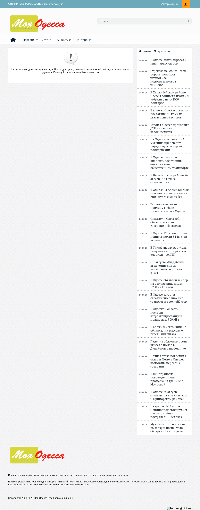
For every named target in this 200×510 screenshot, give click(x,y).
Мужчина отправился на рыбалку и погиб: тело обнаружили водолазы (168, 427)
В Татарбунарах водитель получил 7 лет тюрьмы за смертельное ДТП (168, 251)
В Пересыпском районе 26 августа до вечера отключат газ (169, 178)
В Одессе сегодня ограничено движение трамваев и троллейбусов (168, 298)
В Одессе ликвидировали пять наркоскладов (168, 61)
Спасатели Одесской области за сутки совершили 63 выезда (166, 222)
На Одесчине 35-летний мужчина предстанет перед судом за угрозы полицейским (167, 144)
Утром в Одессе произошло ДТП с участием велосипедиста (169, 128)
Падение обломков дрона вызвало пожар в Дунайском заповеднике (169, 345)
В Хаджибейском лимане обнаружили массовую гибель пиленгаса (168, 330)
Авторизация (169, 3)
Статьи (46, 40)
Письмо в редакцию (50, 3)
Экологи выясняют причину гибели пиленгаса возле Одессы (168, 207)
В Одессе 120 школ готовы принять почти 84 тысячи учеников (169, 236)
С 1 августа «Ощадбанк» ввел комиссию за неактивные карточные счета (167, 267)
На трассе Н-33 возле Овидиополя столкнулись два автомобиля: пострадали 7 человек (169, 411)
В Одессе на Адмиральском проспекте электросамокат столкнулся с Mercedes (169, 193)
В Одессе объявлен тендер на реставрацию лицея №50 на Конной (169, 283)
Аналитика (64, 40)
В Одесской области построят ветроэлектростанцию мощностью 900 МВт (166, 314)
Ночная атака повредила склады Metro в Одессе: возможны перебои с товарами (168, 361)
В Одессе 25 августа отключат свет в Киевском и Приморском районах (169, 395)
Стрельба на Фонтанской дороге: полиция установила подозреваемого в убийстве (168, 78)
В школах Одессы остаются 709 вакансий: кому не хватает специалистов (169, 113)
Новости (28, 40)
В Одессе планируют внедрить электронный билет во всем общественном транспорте (169, 162)
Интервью (84, 40)
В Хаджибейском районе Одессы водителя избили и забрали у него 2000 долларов (169, 98)
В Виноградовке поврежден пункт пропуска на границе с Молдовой (166, 379)
